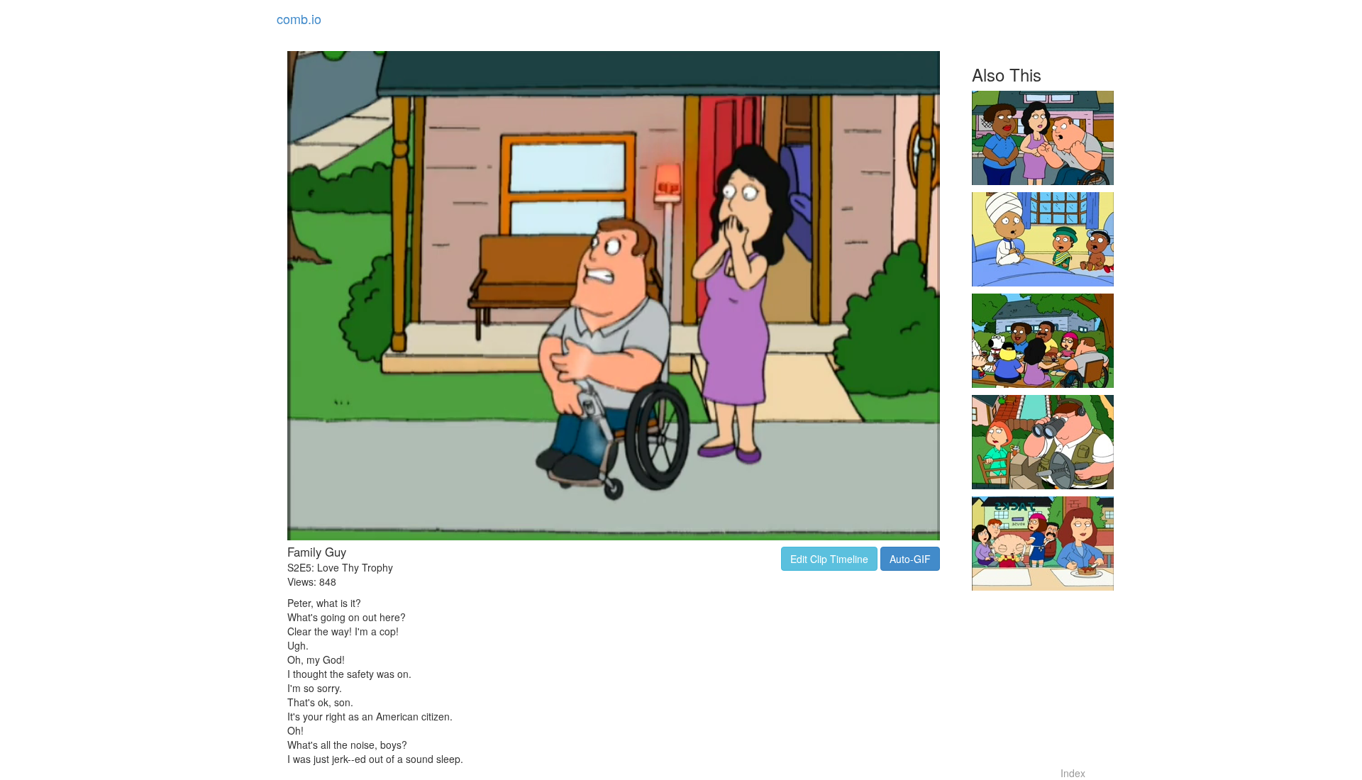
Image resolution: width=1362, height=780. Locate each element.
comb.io (299, 18)
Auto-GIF (910, 559)
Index (1073, 773)
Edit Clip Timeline (829, 559)
